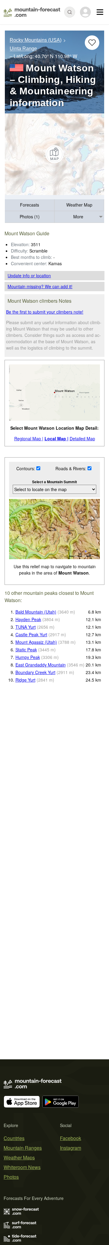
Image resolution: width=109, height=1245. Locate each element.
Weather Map (79, 205)
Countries (14, 1138)
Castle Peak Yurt (31, 634)
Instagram (70, 1147)
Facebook (70, 1138)
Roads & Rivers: (71, 468)
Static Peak (26, 650)
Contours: (26, 468)
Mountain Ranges (23, 1147)
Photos (11, 1176)
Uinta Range (23, 48)
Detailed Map (82, 438)
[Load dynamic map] (54, 154)
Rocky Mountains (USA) (35, 40)
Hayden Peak (28, 619)
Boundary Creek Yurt (35, 672)
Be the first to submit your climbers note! (44, 312)
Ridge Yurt (25, 680)
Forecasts (29, 205)
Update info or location (29, 275)
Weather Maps (19, 1157)
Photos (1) (30, 216)
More (78, 216)
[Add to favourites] (92, 42)
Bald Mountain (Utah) (35, 612)
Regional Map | (28, 438)
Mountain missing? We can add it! (40, 286)
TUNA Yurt (25, 627)
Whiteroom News (22, 1167)
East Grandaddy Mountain (40, 665)
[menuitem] (29, 205)
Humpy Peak (27, 657)
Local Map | (56, 438)
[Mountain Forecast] (32, 12)
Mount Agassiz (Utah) (36, 642)
